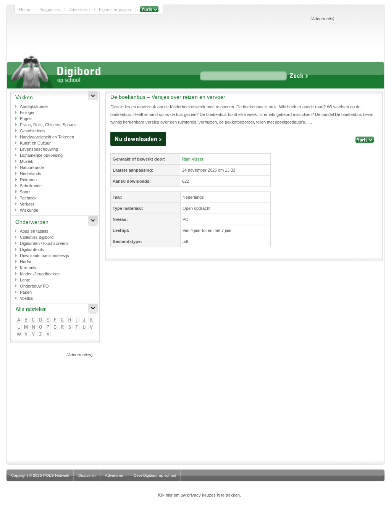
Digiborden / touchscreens (44, 243)
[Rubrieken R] (62, 327)
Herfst (25, 261)
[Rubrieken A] (19, 320)
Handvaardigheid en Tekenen (47, 137)
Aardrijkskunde (34, 106)
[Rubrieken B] (26, 320)
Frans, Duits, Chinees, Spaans (48, 124)
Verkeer (27, 204)
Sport (25, 192)
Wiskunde (29, 210)
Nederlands (30, 173)
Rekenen (28, 179)
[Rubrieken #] (48, 334)
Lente (25, 280)
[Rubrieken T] (77, 327)
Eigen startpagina (115, 9)
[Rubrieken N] (33, 327)
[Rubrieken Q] (55, 327)
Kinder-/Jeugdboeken (40, 274)
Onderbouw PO (34, 286)
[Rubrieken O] (41, 327)
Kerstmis (28, 267)
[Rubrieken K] (91, 320)
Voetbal (26, 298)
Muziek (26, 161)
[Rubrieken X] (26, 334)
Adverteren (79, 9)
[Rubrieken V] (91, 327)
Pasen (26, 292)
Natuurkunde (32, 167)
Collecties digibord (36, 237)
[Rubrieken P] (48, 327)
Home (24, 9)
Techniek (28, 198)
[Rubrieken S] (70, 327)
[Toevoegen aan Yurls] (149, 9)
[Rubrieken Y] (33, 334)
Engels (26, 118)
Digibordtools (32, 249)
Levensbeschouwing (39, 149)
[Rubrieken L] (19, 327)
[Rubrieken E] (48, 320)
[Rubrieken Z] (41, 334)
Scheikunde (31, 185)
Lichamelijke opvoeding (41, 155)
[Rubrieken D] (41, 320)
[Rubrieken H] (70, 320)
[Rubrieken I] (77, 320)
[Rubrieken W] (19, 334)
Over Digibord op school (155, 475)
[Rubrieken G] (62, 320)
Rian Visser (193, 159)
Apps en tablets (34, 231)
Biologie (27, 112)
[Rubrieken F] (55, 320)
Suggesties (49, 9)
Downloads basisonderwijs (44, 255)
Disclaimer (87, 475)
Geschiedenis (32, 131)
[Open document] (138, 139)
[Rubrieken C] (33, 320)
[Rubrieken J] (84, 320)
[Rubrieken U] (84, 327)
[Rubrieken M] (26, 327)
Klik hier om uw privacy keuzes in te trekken (199, 495)
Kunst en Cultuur (35, 143)
